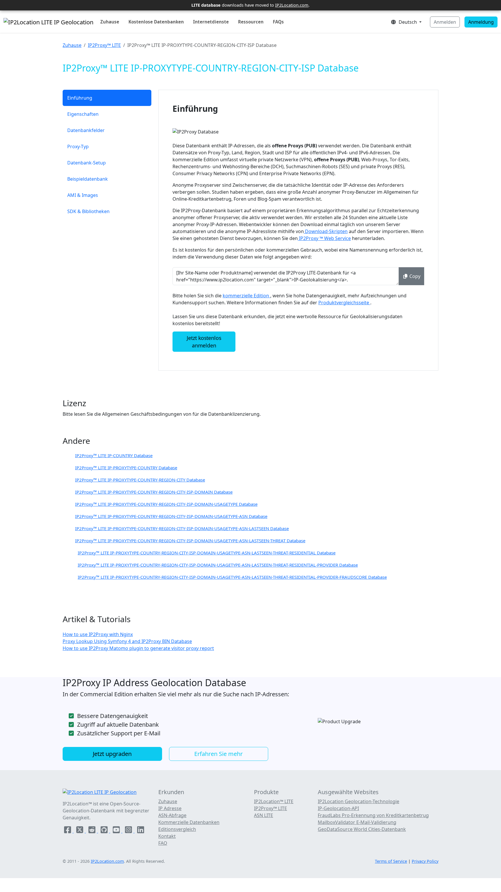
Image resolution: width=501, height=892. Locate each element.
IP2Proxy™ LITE (104, 45)
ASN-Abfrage (172, 815)
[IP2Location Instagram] (129, 831)
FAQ (162, 843)
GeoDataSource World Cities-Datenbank (362, 829)
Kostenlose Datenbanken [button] (156, 22)
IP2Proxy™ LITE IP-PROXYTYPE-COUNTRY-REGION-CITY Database (140, 480)
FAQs (278, 22)
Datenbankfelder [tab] (86, 130)
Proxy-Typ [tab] (78, 146)
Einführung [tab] (79, 98)
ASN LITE (263, 815)
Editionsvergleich (177, 829)
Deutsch (407, 22)
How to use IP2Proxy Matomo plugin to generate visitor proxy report (138, 648)
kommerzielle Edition (246, 295)
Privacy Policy (425, 861)
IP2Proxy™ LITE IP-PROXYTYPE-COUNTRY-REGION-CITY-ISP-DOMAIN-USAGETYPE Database (166, 504)
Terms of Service (391, 861)
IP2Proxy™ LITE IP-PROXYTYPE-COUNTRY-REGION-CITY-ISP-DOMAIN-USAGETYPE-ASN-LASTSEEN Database (182, 528)
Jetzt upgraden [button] (112, 754)
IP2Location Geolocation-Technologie (358, 801)
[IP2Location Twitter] (80, 831)
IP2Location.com (291, 5)
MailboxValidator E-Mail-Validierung (357, 822)
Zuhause (109, 22)
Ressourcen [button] (251, 22)
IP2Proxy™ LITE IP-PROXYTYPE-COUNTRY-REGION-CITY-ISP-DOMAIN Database (154, 492)
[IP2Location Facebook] (68, 831)
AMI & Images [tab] (82, 195)
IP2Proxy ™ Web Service (324, 238)
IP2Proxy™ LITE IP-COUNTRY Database (114, 455)
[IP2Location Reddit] (92, 831)
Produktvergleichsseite (344, 302)
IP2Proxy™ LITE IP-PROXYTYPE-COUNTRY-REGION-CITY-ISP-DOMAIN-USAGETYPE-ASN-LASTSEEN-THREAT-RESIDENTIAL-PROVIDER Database (218, 565)
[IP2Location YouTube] (116, 831)
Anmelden (445, 22)
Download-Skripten (326, 231)
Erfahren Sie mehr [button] (218, 754)
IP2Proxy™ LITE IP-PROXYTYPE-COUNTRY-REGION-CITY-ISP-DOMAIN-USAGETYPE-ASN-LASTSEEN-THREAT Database (190, 540)
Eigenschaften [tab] (83, 114)
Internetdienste (211, 22)
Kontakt (167, 836)
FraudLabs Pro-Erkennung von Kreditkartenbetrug (373, 815)
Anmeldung (481, 22)
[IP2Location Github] (104, 831)
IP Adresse (169, 808)
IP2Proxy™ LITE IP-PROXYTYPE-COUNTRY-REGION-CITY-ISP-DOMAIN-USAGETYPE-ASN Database (171, 516)
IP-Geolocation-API (338, 808)
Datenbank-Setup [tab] (86, 163)
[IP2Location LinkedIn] (141, 831)
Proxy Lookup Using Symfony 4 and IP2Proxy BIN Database (127, 641)
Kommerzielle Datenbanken (188, 822)
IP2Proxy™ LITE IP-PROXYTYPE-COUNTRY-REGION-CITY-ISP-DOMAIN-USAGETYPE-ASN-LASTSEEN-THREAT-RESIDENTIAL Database (206, 553)
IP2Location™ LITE (273, 801)
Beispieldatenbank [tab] (87, 179)
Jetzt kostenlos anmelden (204, 341)
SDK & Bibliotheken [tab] (88, 211)
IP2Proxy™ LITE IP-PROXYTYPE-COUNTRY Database (126, 467)
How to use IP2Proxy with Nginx (98, 634)
